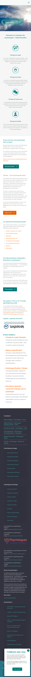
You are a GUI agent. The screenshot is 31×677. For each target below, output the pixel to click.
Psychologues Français (13, 464)
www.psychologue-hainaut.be (14, 560)
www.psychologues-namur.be (14, 529)
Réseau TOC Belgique (12, 631)
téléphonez (6, 205)
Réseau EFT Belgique (12, 616)
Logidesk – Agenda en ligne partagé (16, 612)
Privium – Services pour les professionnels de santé (13, 626)
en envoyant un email (8, 312)
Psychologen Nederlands (13, 472)
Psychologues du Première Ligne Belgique (15, 635)
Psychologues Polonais (13, 476)
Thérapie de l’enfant (12, 489)
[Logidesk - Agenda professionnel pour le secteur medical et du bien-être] (14, 329)
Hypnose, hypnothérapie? (14, 350)
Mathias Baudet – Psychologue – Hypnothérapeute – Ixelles (13, 423)
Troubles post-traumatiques (13, 241)
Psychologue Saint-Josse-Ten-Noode (15, 253)
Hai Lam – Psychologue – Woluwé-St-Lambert (14, 442)
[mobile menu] (28, 2)
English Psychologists (12, 456)
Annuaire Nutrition (11, 640)
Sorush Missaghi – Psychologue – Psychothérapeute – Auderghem (13, 432)
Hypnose (8, 245)
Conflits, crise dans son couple (13, 231)
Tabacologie (9, 248)
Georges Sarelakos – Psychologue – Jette (15, 428)
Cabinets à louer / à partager (14, 644)
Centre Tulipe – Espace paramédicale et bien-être (16, 607)
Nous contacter (17, 669)
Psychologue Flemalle (11, 250)
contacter (13, 309)
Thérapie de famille (12, 504)
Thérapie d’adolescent (12, 493)
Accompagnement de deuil (12, 243)
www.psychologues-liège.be (14, 566)
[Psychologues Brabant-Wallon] (15, 543)
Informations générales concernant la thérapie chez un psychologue (16, 388)
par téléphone (22, 311)
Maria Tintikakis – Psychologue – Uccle (15, 419)
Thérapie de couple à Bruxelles (16, 337)
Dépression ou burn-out (11, 238)
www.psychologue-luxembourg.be (16, 553)
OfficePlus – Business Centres (14, 648)
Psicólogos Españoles (12, 460)
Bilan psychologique (12, 516)
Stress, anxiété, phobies (12, 233)
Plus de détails (9, 289)
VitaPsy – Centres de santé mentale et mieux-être (16, 620)
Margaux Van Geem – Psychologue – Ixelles (14, 437)
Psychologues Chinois (12, 452)
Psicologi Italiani (11, 468)
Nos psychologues (10, 166)
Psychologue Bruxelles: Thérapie (16, 368)
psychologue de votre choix (17, 314)
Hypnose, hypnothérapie (13, 512)
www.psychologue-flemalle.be (15, 536)
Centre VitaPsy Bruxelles (10, 598)
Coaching (9, 508)
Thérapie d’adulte (11, 497)
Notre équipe (9, 22)
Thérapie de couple (12, 500)
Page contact (8, 212)
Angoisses (8, 236)
